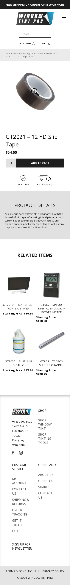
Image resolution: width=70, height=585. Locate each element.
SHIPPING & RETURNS (20, 502)
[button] (35, 92)
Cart (44, 43)
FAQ (15, 531)
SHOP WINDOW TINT (45, 424)
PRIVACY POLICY (53, 571)
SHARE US (45, 487)
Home (9, 53)
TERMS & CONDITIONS (21, 571)
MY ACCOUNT (19, 481)
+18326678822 (22, 421)
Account (26, 43)
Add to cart (40, 163)
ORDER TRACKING (19, 512)
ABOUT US (45, 475)
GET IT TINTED (18, 522)
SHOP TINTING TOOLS (44, 438)
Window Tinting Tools (25, 53)
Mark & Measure (46, 53)
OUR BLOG (45, 481)
